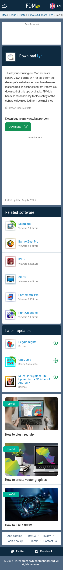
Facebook (46, 551)
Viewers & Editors (37, 15)
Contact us (50, 541)
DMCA (32, 536)
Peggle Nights (27, 342)
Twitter (20, 551)
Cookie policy (14, 541)
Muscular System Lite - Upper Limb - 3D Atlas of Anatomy (34, 379)
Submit (33, 541)
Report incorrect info (20, 108)
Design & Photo (17, 15)
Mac (4, 15)
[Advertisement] (31, 33)
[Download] (56, 343)
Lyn (51, 15)
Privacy (46, 536)
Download (15, 126)
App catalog (14, 536)
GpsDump (24, 359)
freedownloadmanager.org (38, 561)
